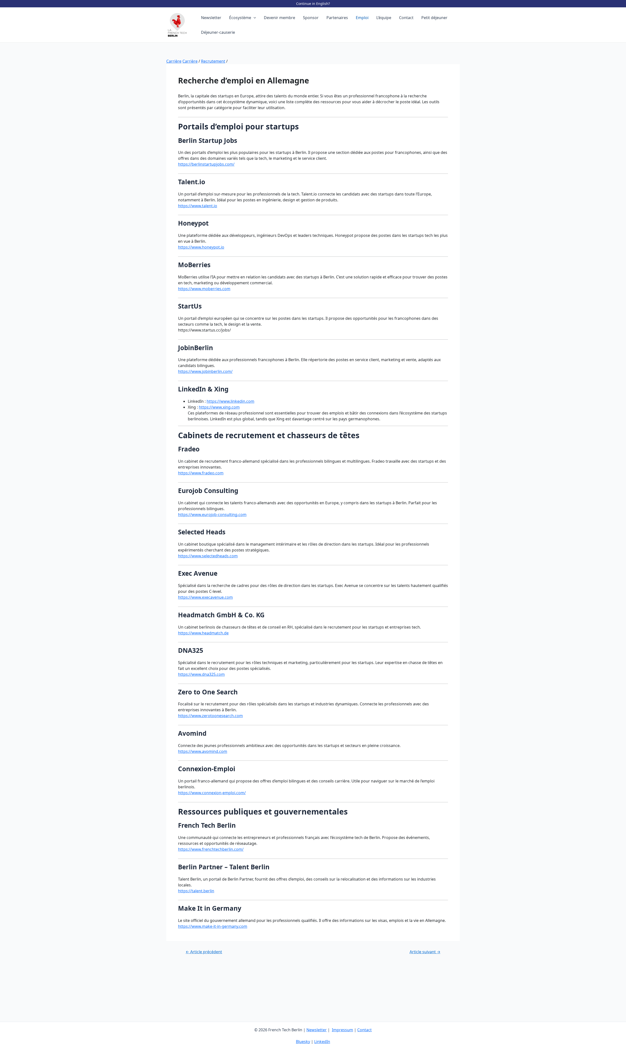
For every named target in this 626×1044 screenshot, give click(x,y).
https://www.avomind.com (202, 751)
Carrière (173, 61)
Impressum (342, 1030)
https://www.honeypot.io (201, 247)
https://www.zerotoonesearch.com (210, 715)
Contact (364, 1030)
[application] (253, 17)
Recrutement (213, 61)
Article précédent (204, 952)
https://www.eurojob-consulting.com (212, 514)
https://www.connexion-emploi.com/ (212, 792)
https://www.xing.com (219, 407)
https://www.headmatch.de (203, 633)
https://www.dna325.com (201, 674)
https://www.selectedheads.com (208, 556)
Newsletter (316, 1030)
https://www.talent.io (197, 205)
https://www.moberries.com (204, 288)
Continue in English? (313, 3)
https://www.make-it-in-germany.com (212, 926)
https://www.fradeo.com (201, 473)
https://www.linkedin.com (230, 401)
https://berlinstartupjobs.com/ (206, 164)
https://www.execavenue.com (205, 597)
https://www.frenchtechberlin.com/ (211, 849)
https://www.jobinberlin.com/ (205, 371)
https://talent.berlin (196, 891)
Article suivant (425, 952)
